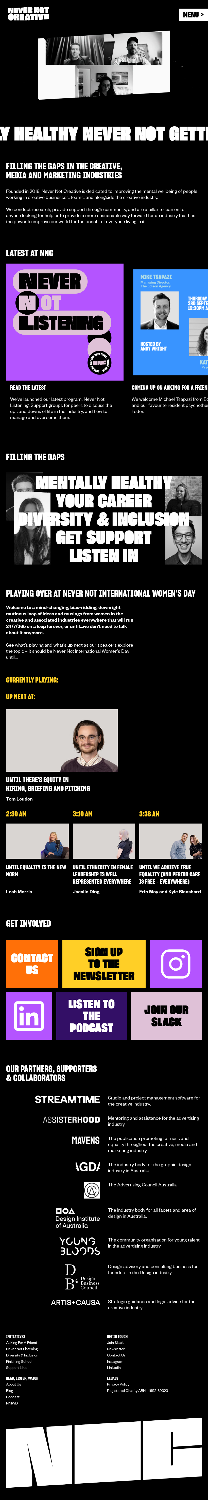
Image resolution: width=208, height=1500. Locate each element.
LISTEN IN (104, 555)
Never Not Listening (22, 1348)
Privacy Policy (118, 1384)
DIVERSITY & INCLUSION (103, 519)
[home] (42, 14)
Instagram (115, 1361)
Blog (9, 1390)
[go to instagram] (176, 964)
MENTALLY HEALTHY (104, 483)
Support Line (16, 1367)
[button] (193, 15)
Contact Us (116, 1354)
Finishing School (19, 1361)
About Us (13, 1384)
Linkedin (114, 1367)
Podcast (13, 1396)
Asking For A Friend (21, 1342)
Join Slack (115, 1342)
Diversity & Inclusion (22, 1354)
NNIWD (12, 1402)
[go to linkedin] (29, 1016)
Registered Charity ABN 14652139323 (137, 1390)
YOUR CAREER (104, 501)
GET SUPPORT (104, 537)
